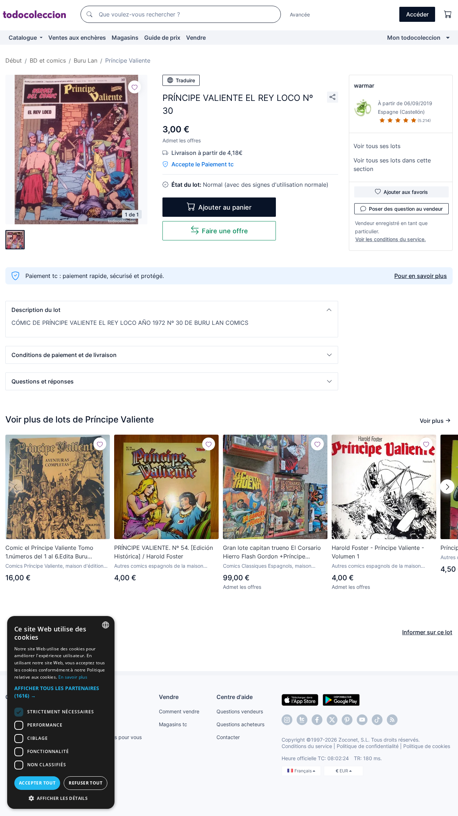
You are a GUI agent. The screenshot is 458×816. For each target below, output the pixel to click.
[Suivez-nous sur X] (332, 719)
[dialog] (60, 712)
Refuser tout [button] (85, 783)
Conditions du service (307, 746)
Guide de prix (162, 37)
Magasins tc (173, 724)
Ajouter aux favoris (406, 192)
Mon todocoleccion (413, 37)
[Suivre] (134, 86)
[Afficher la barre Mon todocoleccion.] (447, 37)
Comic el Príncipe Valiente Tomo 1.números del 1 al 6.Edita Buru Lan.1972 (49, 552)
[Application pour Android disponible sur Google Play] (341, 699)
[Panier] (448, 14)
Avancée (300, 14)
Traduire (185, 80)
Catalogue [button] (23, 37)
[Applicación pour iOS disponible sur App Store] (300, 699)
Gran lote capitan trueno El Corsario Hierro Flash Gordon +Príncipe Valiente (272, 552)
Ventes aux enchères (77, 37)
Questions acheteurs (240, 724)
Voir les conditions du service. (390, 239)
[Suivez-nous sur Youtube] (362, 719)
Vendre (196, 37)
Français (303, 770)
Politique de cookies (426, 746)
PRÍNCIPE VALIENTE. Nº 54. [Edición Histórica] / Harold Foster (163, 552)
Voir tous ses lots (377, 146)
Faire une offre (225, 231)
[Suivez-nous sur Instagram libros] (302, 719)
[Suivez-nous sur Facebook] (317, 719)
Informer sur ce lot (427, 632)
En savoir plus (72, 677)
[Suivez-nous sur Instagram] (287, 719)
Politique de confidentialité (368, 746)
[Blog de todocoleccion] (392, 719)
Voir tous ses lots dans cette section (392, 164)
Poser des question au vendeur (406, 209)
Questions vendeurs (239, 711)
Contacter (228, 737)
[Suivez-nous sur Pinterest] (347, 719)
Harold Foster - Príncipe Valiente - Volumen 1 (378, 552)
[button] (171, 310)
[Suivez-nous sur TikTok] (377, 719)
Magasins (125, 37)
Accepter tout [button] (37, 783)
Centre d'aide (234, 696)
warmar (364, 85)
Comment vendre (179, 711)
